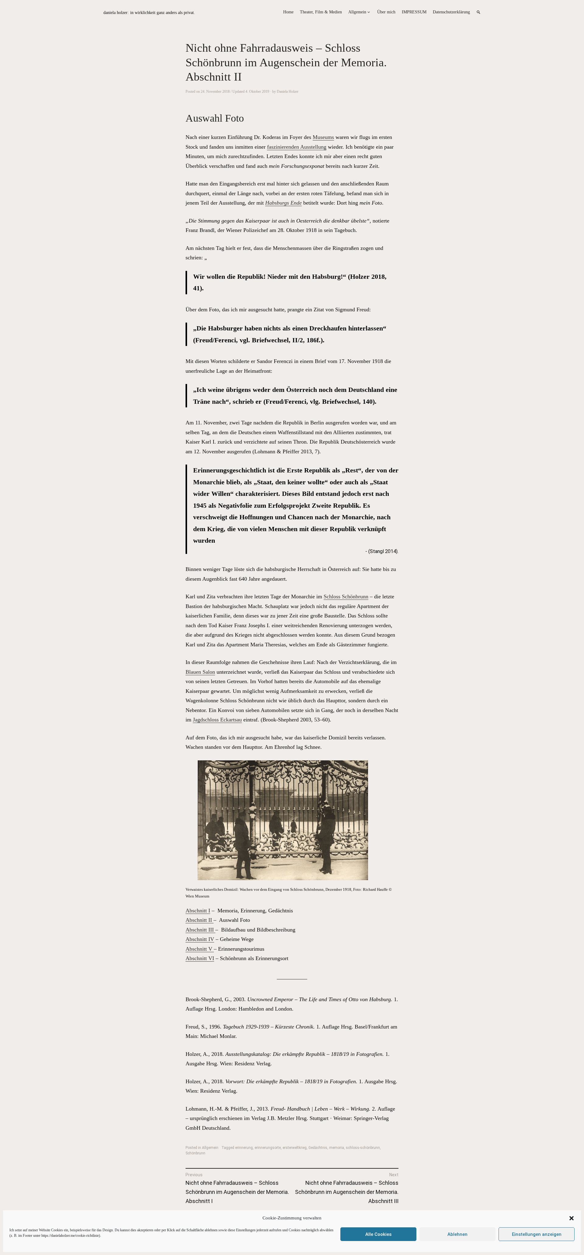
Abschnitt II (200, 920)
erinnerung (244, 1148)
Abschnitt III (200, 930)
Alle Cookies (378, 1234)
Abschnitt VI (200, 958)
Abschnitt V (200, 949)
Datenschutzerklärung (451, 12)
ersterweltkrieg (295, 1148)
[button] (571, 1218)
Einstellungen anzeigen (536, 1234)
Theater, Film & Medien (321, 12)
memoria (336, 1148)
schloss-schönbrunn (363, 1148)
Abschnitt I (198, 911)
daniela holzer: (116, 12)
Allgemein (357, 12)
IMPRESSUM (414, 12)
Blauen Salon (200, 672)
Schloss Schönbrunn (346, 596)
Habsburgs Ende (283, 203)
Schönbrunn (195, 1153)
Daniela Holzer (287, 91)
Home (288, 12)
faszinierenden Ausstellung (296, 147)
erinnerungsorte (268, 1148)
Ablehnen (457, 1234)
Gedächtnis (317, 1148)
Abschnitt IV (200, 939)
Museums (323, 137)
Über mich (386, 12)
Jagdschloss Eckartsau (217, 720)
